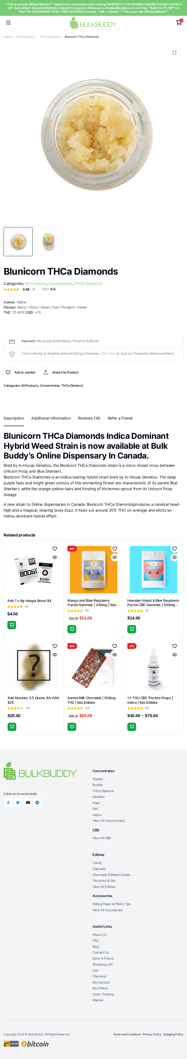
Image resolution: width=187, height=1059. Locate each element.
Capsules (99, 869)
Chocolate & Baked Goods (111, 875)
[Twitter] (17, 802)
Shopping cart (103, 964)
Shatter (98, 779)
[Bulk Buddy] (93, 22)
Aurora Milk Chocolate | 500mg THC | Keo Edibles (91, 700)
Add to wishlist (8, 372)
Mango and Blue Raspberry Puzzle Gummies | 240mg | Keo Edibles (91, 604)
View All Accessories (108, 910)
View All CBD (102, 838)
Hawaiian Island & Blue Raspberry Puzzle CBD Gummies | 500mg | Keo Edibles (153, 604)
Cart (96, 970)
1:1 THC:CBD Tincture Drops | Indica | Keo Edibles (150, 700)
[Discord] (27, 802)
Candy (97, 863)
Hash (96, 803)
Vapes (97, 815)
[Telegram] (37, 802)
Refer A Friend (103, 958)
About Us (99, 935)
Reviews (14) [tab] (89, 418)
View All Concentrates (109, 821)
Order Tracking (103, 994)
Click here (108, 353)
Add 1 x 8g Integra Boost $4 (29, 601)
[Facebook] (8, 802)
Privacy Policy (152, 1034)
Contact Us (101, 952)
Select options (131, 727)
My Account (101, 982)
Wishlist (98, 1000)
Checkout (99, 976)
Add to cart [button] (11, 625)
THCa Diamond (49, 36)
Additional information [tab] (51, 418)
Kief (95, 809)
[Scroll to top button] (179, 1037)
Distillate (99, 797)
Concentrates (25, 36)
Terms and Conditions (127, 1034)
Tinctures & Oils (104, 880)
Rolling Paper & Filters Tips (112, 904)
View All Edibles (104, 887)
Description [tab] (14, 418)
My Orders (100, 988)
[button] (174, 53)
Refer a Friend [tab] (120, 418)
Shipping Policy (173, 1034)
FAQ (96, 940)
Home (7, 36)
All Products (36, 283)
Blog (96, 946)
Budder (98, 785)
